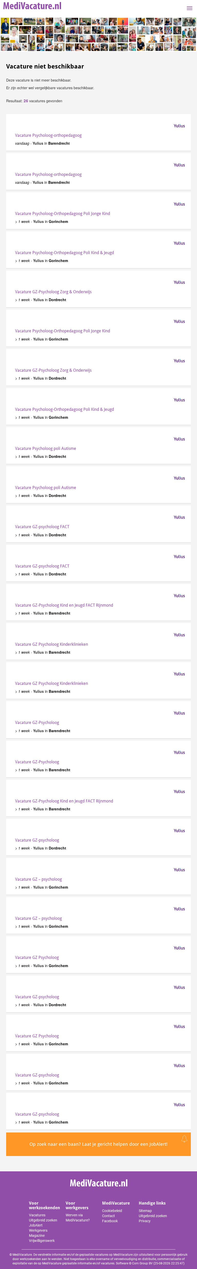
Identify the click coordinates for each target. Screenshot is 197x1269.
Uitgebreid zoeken (43, 1220)
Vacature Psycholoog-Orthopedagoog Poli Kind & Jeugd (64, 252)
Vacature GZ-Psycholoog (37, 722)
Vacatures (37, 1215)
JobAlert (36, 1225)
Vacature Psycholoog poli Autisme (45, 448)
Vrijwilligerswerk (42, 1241)
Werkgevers (38, 1230)
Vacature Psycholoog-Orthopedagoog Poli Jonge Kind (62, 213)
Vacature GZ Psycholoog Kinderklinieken (51, 644)
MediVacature (116, 1203)
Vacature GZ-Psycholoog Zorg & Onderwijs (53, 291)
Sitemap (145, 1211)
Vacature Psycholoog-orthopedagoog (48, 135)
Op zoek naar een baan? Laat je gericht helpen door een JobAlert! (98, 1144)
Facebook (110, 1221)
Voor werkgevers (77, 1205)
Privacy (145, 1221)
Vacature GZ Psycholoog (37, 957)
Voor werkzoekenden (44, 1205)
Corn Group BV (142, 1263)
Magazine (37, 1235)
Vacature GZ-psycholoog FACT (42, 526)
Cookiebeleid (112, 1211)
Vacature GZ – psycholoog (38, 879)
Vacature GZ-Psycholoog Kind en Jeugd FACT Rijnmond (64, 605)
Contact (108, 1216)
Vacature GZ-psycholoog (37, 840)
